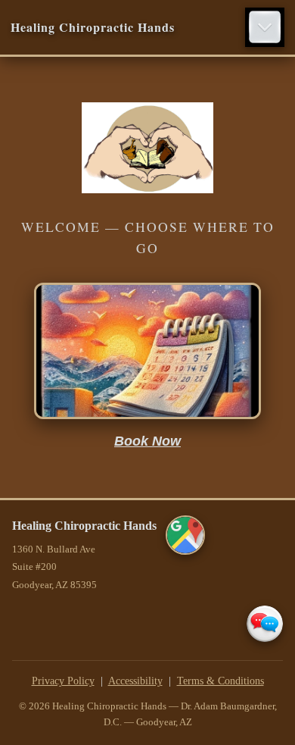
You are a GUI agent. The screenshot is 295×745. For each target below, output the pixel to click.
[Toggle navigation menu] (264, 27)
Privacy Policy (63, 681)
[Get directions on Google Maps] (185, 535)
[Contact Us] (265, 624)
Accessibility (135, 681)
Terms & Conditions (220, 681)
